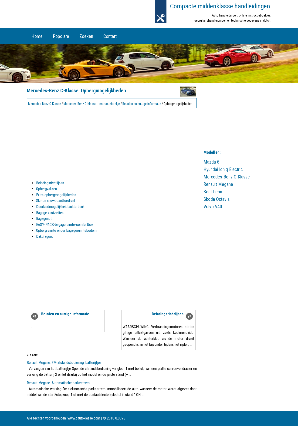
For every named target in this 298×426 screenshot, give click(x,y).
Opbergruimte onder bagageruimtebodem (66, 230)
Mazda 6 (211, 162)
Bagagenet (44, 218)
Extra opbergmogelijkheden (56, 195)
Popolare (61, 36)
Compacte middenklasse (220, 6)
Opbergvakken (46, 189)
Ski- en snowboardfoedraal (55, 200)
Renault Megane (218, 184)
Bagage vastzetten (50, 213)
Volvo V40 (212, 206)
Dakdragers (44, 236)
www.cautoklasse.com (84, 418)
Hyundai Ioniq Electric (223, 169)
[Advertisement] (112, 142)
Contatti (110, 36)
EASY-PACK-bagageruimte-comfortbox (64, 224)
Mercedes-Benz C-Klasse (44, 104)
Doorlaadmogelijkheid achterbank (60, 207)
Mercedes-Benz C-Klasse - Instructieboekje (92, 104)
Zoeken (86, 36)
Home (37, 36)
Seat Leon (212, 192)
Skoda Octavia (216, 199)
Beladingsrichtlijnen (50, 183)
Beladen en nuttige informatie (141, 104)
